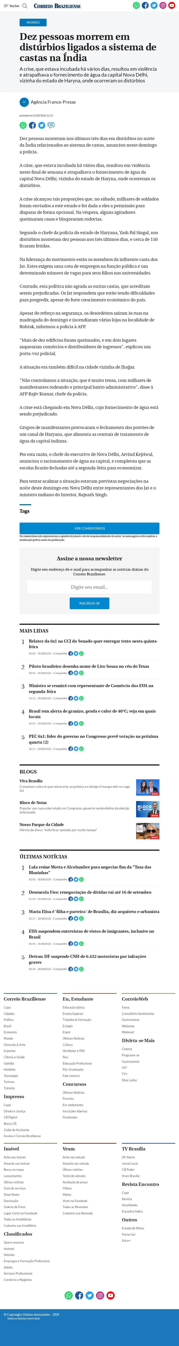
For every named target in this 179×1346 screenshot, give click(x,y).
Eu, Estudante (78, 999)
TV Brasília (133, 1149)
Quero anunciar (14, 1242)
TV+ (125, 1074)
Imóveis (9, 1249)
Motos (67, 1194)
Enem (66, 1032)
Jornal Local (130, 1163)
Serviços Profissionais (18, 1273)
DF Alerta (128, 1157)
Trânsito (9, 1088)
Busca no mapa (14, 1169)
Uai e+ (126, 1240)
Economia (10, 1032)
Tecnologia (11, 1076)
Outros (129, 1220)
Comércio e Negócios (18, 1280)
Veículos (9, 1255)
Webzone (128, 1026)
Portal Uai (128, 1234)
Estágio (68, 1026)
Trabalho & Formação (77, 1020)
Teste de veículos (74, 1176)
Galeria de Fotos (15, 1207)
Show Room (11, 1194)
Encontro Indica (132, 1211)
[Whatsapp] (23, 127)
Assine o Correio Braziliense (22, 1136)
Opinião (9, 1063)
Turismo (9, 1082)
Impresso (14, 1096)
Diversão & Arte (14, 1045)
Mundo (8, 1038)
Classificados (18, 1234)
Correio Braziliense (25, 999)
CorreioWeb (135, 999)
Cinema (127, 1049)
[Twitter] (41, 127)
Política (9, 1020)
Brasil (7, 1026)
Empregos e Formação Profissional (27, 1261)
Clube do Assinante (16, 1130)
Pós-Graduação (73, 1069)
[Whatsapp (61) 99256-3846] (136, 8)
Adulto (8, 1267)
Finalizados (70, 1117)
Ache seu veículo (74, 1157)
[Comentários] (51, 127)
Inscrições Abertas (75, 1111)
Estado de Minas (133, 1228)
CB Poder (128, 1169)
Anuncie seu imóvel (16, 1163)
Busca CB (10, 1123)
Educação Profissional (77, 1063)
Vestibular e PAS (74, 1051)
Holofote (9, 1069)
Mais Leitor (129, 1080)
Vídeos (67, 1188)
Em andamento (73, 1105)
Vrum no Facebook (75, 1201)
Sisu (65, 1057)
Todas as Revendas (75, 1207)
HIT (124, 1067)
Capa (7, 1007)
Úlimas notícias (14, 1182)
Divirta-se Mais (138, 1040)
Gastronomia (130, 1020)
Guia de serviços (15, 1188)
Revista (127, 1199)
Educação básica (74, 1007)
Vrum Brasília (131, 1176)
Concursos (74, 1084)
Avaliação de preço (75, 1182)
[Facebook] (145, 8)
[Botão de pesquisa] (24, 6)
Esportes (10, 1051)
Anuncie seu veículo (76, 1163)
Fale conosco (71, 1076)
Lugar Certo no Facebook (20, 1213)
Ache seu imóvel (14, 1157)
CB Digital (10, 1117)
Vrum (69, 1149)
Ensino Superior (73, 1014)
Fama (125, 1007)
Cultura (68, 1045)
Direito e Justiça (14, 1111)
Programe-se (130, 1055)
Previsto (68, 1098)
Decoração (11, 1201)
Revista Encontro (140, 1184)
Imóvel (11, 1149)
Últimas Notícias (74, 1038)
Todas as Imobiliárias (17, 1219)
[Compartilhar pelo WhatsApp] (81, 655)
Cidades (9, 1014)
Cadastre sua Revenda (78, 1213)
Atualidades (130, 1205)
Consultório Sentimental (138, 1014)
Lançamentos (13, 1176)
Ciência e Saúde (14, 1057)
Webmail (128, 1032)
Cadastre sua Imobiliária (20, 1225)
